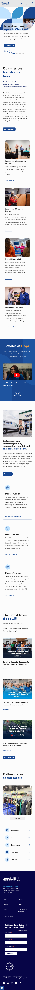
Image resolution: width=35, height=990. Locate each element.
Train (5, 909)
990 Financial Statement (22, 911)
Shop (5, 899)
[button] (13, 53)
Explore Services (9, 129)
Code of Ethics (8, 917)
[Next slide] (10, 51)
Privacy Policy (20, 978)
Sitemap (28, 978)
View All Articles (9, 757)
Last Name (8, 939)
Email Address (9, 946)
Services (21, 899)
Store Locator (10, 45)
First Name (8, 932)
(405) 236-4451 (8, 893)
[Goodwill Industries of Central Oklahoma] (6, 3)
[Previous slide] (6, 51)
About (6, 904)
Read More (6, 669)
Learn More (7, 474)
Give (20, 904)
